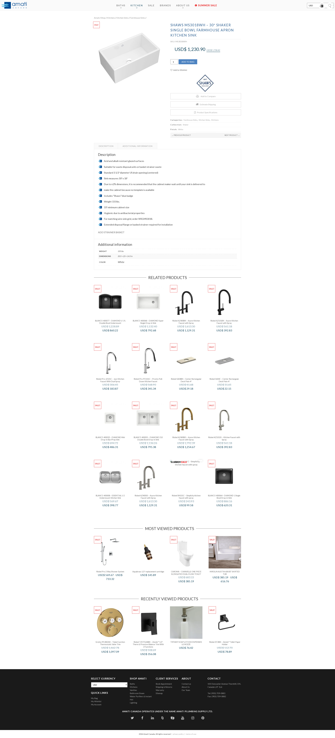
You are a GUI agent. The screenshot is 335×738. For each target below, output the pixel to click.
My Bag (94, 698)
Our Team (186, 690)
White (180, 129)
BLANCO (113, 336)
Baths (120, 5)
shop (103, 17)
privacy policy (178, 734)
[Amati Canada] (14, 5)
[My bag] (322, 5)
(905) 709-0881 (218, 693)
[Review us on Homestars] (172, 718)
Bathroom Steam (137, 693)
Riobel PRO (113, 394)
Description (106, 146)
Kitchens (111, 17)
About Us (182, 5)
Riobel (190, 336)
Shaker (185, 125)
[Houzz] (162, 718)
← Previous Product (181, 135)
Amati (96, 17)
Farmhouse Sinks (137, 17)
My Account (96, 704)
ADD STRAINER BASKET (111, 232)
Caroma (189, 587)
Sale (151, 5)
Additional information (137, 146)
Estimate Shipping (208, 104)
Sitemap (159, 693)
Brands (165, 5)
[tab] (106, 146)
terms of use (191, 734)
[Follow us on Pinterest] (203, 718)
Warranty (160, 690)
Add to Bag (188, 61)
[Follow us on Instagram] (193, 718)
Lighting (133, 702)
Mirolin (228, 587)
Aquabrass (152, 580)
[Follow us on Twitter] (132, 718)
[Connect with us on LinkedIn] (152, 718)
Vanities (133, 690)
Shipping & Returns (164, 687)
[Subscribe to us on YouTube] (183, 718)
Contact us (186, 684)
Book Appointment (164, 684)
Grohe (114, 657)
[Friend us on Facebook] (142, 718)
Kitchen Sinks (122, 17)
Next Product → (232, 135)
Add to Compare (208, 96)
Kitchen (136, 5)
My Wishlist (96, 701)
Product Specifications (207, 112)
